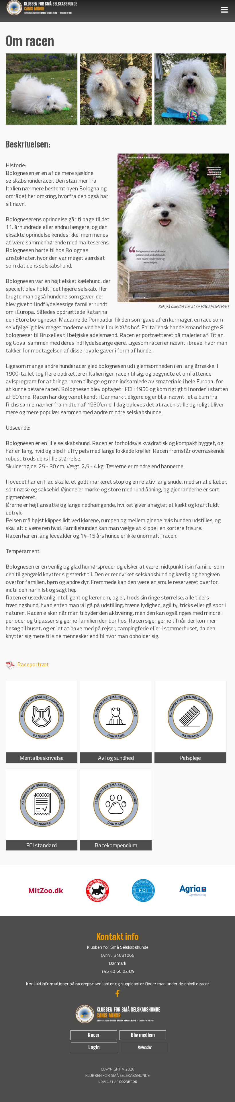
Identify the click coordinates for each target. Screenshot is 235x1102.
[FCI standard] (41, 804)
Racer (94, 1035)
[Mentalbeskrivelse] (41, 716)
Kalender (144, 1047)
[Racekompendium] (116, 804)
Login (94, 1047)
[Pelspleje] (190, 716)
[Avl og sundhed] (116, 716)
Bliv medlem (143, 1035)
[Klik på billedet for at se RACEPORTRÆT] (173, 301)
